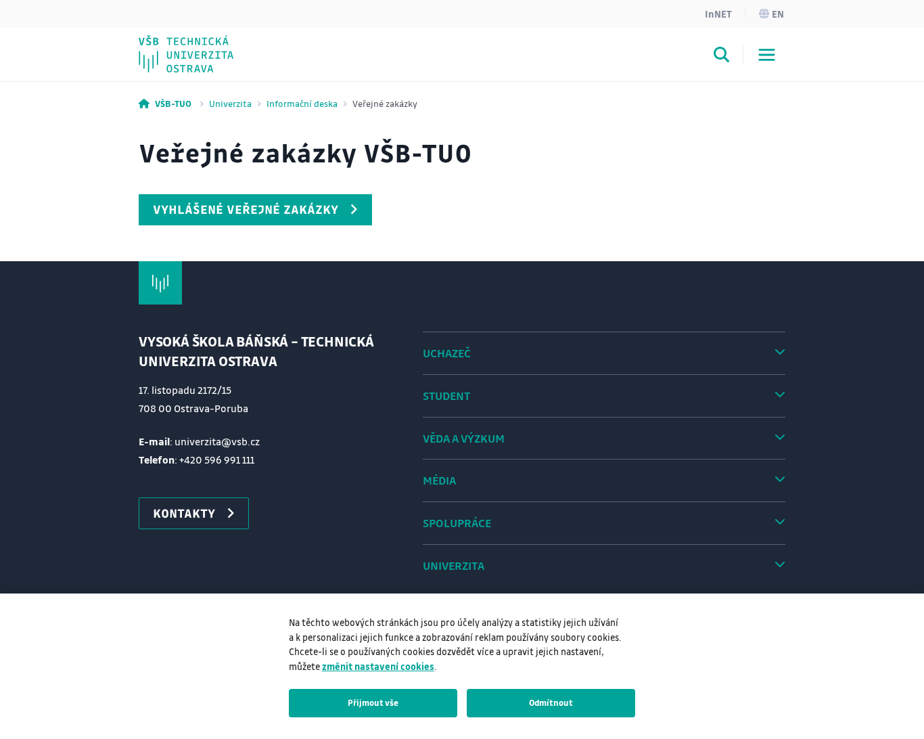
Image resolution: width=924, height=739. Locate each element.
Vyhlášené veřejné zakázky (245, 209)
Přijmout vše (373, 702)
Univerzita (230, 103)
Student (446, 395)
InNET (718, 13)
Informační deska (302, 103)
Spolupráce (457, 523)
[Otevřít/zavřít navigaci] (767, 55)
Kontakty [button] (184, 513)
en (778, 13)
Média (439, 480)
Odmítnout (551, 702)
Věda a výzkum (464, 438)
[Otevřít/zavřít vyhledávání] (722, 57)
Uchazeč (447, 353)
